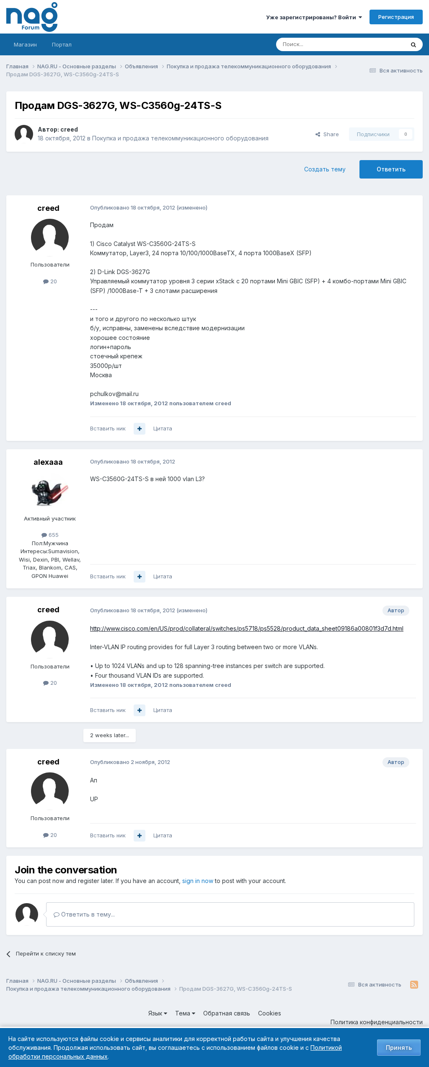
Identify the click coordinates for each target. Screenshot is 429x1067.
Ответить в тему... (87, 914)
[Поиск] (413, 44)
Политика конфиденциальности (377, 1022)
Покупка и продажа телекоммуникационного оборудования (180, 138)
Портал (62, 44)
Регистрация (396, 16)
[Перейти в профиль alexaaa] (50, 491)
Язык (156, 1013)
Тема (183, 1013)
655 (53, 534)
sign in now (197, 880)
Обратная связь (226, 1013)
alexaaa (48, 462)
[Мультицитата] (139, 429)
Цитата (162, 428)
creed (69, 129)
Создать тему (325, 169)
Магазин (25, 44)
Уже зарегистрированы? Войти (312, 17)
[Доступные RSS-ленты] (414, 985)
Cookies (269, 1013)
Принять (399, 1047)
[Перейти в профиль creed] (24, 134)
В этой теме (378, 44)
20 (53, 281)
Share (329, 134)
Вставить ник (108, 428)
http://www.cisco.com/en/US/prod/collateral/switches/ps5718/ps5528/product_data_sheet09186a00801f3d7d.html (246, 628)
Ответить (391, 169)
